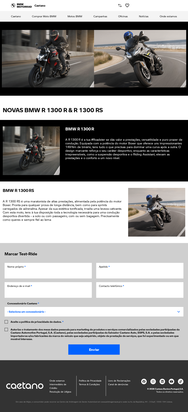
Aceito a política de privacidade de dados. (37, 321)
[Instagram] (153, 381)
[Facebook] (144, 381)
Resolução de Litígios (60, 391)
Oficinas (123, 16)
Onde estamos (168, 16)
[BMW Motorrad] (21, 5)
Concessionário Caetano (23, 303)
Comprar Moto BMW (44, 16)
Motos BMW (75, 16)
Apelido (104, 267)
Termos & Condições (89, 384)
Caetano (16, 16)
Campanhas (100, 16)
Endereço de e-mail (19, 286)
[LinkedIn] (162, 381)
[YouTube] (171, 381)
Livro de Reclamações (119, 380)
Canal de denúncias (118, 384)
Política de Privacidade (90, 380)
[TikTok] (180, 381)
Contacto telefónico (111, 286)
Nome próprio (16, 267)
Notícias (144, 16)
